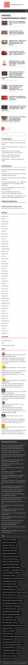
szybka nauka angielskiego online (11, 650)
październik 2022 (5, 248)
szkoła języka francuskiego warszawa (12, 642)
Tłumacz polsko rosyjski (8, 653)
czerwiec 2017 (4, 330)
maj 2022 (3, 261)
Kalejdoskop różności (6, 340)
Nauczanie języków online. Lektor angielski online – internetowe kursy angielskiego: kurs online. (16, 87)
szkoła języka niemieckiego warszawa (12, 645)
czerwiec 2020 (4, 281)
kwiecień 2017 (4, 333)
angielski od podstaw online (9, 548)
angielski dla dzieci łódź (8, 545)
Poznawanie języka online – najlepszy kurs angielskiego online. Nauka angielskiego (16, 32)
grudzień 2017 (4, 316)
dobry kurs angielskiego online (10, 556)
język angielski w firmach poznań (11, 567)
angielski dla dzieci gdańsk (9, 539)
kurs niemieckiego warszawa (9, 581)
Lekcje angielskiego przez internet (11, 611)
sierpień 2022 (4, 253)
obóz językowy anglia (8, 633)
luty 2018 (3, 311)
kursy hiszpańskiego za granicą (10, 586)
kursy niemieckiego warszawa (10, 603)
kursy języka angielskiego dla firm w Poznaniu (14, 592)
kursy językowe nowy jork (9, 595)
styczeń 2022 (4, 271)
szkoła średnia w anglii (8, 647)
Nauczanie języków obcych (8, 345)
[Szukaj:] (14, 134)
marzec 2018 (4, 308)
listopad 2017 (4, 318)
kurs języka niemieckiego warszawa (11, 573)
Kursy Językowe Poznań (8, 597)
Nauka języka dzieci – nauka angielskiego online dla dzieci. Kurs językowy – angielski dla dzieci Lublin (17, 63)
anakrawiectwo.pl (21, 25)
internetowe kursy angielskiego (10, 564)
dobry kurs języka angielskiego (10, 559)
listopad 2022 (4, 246)
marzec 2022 (4, 266)
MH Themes (22, 663)
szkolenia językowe (7, 639)
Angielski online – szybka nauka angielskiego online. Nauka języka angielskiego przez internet (17, 42)
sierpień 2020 (4, 276)
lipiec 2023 (4, 226)
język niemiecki (6, 570)
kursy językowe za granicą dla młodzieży (13, 600)
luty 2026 (3, 219)
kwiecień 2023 (4, 234)
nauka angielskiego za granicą (10, 622)
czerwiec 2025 (4, 224)
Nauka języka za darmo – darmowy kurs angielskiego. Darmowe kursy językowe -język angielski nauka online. (13, 456)
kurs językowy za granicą (8, 575)
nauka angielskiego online (9, 620)
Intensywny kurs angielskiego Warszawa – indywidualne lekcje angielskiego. (17, 98)
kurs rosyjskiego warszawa (9, 584)
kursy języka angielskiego (9, 589)
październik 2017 (5, 320)
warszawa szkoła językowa (9, 656)
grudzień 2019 (4, 293)
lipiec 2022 (4, 256)
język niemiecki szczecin (18, 570)
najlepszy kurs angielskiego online (11, 614)
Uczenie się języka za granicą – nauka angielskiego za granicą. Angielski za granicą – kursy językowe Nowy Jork (13, 482)
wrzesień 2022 (5, 251)
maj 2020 (3, 283)
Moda (2, 343)
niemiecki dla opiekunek (8, 631)
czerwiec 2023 (4, 229)
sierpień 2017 (4, 325)
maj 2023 (3, 231)
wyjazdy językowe (6, 658)
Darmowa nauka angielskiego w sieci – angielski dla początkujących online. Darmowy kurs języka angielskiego (13, 119)
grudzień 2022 (4, 243)
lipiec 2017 (4, 328)
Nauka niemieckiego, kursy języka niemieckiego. (12, 520)
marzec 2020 (4, 288)
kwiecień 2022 (4, 263)
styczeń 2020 (4, 291)
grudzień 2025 (4, 221)
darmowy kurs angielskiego (9, 553)
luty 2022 (3, 268)
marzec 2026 (4, 216)
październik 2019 (5, 298)
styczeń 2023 (4, 241)
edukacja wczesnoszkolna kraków (11, 561)
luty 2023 (3, 238)
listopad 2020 (4, 273)
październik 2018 (5, 303)
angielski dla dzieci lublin (9, 542)
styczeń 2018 (4, 313)
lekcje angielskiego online (9, 608)
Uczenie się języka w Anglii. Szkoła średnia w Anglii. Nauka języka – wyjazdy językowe (17, 53)
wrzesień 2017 (5, 323)
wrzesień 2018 (5, 306)
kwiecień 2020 (4, 286)
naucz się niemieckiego (8, 617)
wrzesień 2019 (5, 301)
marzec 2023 (4, 236)
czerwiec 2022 (4, 258)
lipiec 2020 (4, 278)
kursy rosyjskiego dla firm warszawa (12, 606)
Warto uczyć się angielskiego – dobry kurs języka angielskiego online (17, 23)
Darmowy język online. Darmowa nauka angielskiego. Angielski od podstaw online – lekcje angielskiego (13, 108)
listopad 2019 (4, 296)
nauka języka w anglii (7, 628)
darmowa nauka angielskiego (10, 550)
